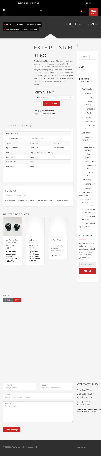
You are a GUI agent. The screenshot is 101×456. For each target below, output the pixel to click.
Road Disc (88, 121)
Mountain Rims (87, 138)
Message (8, 403)
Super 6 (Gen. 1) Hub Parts (89, 211)
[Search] (92, 57)
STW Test (91, 125)
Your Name (8, 385)
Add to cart (51, 104)
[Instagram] (13, 3)
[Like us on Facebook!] (88, 447)
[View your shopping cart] (82, 11)
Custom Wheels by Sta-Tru (87, 225)
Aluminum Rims (48, 111)
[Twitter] (9, 3)
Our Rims (86, 133)
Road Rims (89, 161)
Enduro (90, 109)
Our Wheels (87, 89)
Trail (89, 113)
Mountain (88, 93)
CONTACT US (33, 3)
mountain (47, 113)
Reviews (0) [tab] (26, 125)
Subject (7, 394)
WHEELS (94, 12)
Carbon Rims (88, 155)
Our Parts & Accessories (85, 193)
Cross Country (88, 103)
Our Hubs (86, 179)
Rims (54, 113)
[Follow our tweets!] (92, 447)
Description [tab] (11, 125)
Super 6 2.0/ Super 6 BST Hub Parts (88, 202)
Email (43, 385)
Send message (12, 430)
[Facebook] (5, 3)
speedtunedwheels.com (87, 412)
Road (86, 117)
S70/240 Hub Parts (88, 218)
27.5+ (41, 113)
